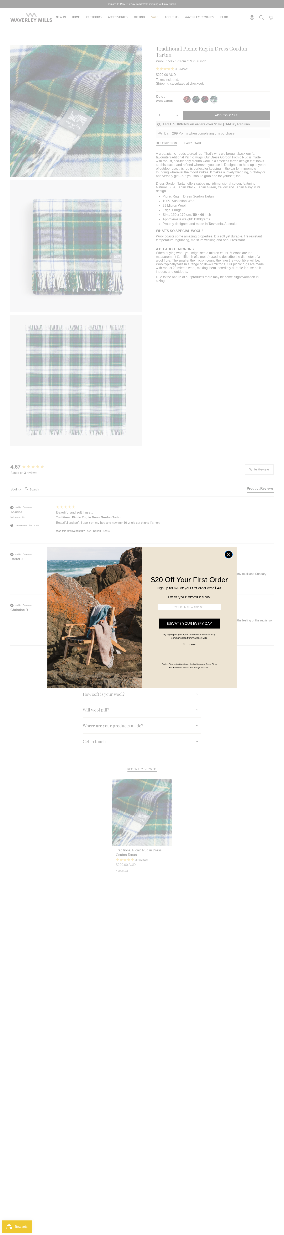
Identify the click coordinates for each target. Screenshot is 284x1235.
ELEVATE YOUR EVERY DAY (189, 623)
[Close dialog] (228, 554)
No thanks (189, 644)
